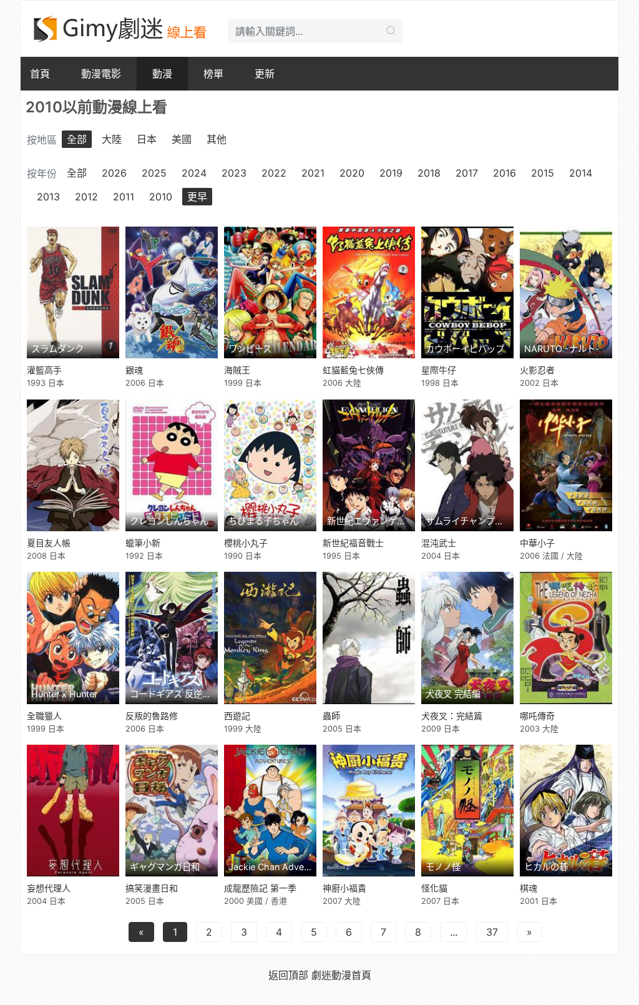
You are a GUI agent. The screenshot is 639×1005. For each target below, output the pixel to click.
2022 (273, 173)
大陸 (112, 139)
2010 (160, 196)
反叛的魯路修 (151, 715)
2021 (312, 173)
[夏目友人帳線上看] (73, 465)
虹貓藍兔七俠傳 (353, 370)
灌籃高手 (44, 370)
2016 (504, 173)
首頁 (40, 73)
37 (492, 932)
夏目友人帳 (49, 542)
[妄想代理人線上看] (73, 810)
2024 (194, 173)
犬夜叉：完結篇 (451, 715)
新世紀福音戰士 (353, 542)
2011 (123, 196)
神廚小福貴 (344, 888)
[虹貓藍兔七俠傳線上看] (369, 292)
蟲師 (331, 715)
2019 (390, 173)
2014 (580, 173)
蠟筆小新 (142, 542)
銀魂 (134, 370)
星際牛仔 (438, 370)
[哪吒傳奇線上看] (566, 638)
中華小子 (537, 542)
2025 (154, 173)
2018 (429, 173)
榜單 (213, 73)
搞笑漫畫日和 (151, 888)
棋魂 (528, 888)
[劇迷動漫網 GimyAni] (121, 28)
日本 (147, 139)
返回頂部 (288, 975)
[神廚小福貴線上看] (369, 810)
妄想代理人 (49, 888)
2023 (234, 173)
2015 (542, 173)
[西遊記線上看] (270, 638)
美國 (182, 139)
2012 (86, 196)
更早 (197, 196)
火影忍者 (537, 370)
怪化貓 (434, 888)
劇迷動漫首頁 (341, 975)
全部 (77, 139)
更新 (265, 73)
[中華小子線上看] (566, 465)
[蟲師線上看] (369, 638)
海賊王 (237, 370)
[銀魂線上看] (171, 292)
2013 (48, 196)
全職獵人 (44, 715)
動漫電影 (101, 73)
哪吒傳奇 (537, 715)
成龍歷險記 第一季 (260, 888)
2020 (351, 173)
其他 (217, 139)
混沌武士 (438, 542)
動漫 (162, 73)
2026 (114, 173)
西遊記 (237, 715)
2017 (467, 173)
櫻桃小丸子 (246, 542)
